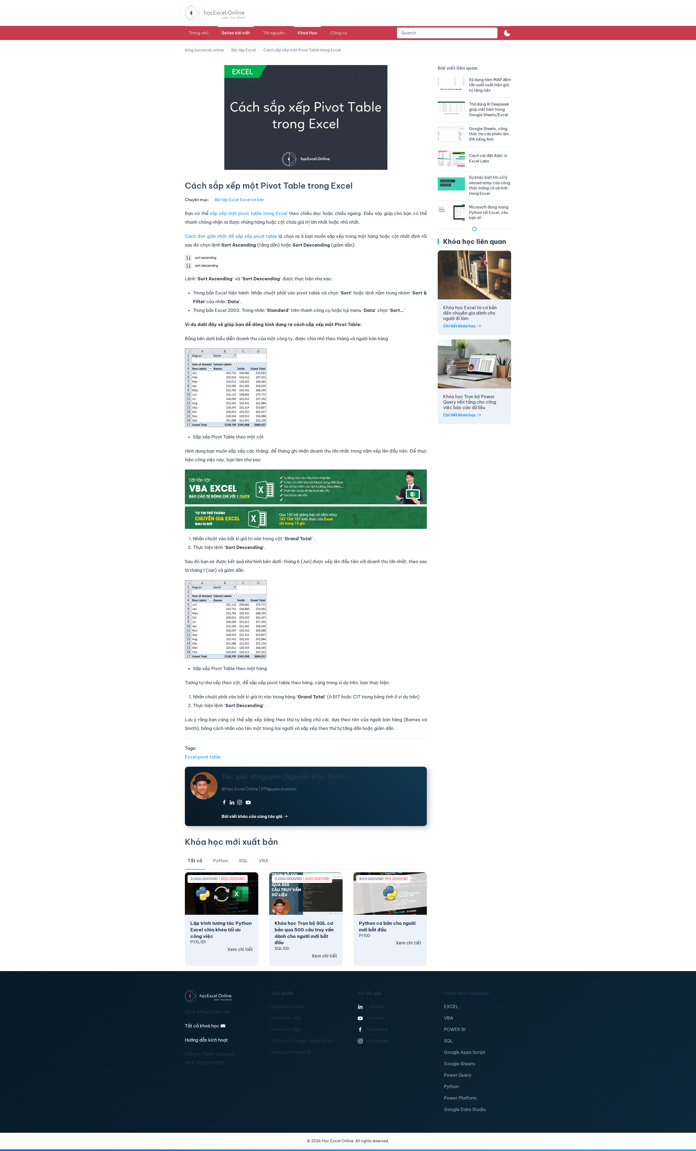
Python (451, 1086)
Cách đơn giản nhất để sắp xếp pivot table (231, 236)
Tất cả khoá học (205, 1026)
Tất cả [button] (195, 860)
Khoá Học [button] (307, 32)
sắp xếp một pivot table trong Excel (248, 213)
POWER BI (454, 1029)
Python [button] (220, 860)
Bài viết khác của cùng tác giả (252, 816)
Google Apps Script (464, 1052)
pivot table (209, 757)
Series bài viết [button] (236, 32)
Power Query (457, 1075)
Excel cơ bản (252, 199)
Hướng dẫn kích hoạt (206, 1040)
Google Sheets (459, 1063)
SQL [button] (243, 860)
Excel (191, 757)
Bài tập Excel (227, 199)
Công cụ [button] (338, 32)
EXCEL (451, 1006)
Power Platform (460, 1098)
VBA (448, 1018)
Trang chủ (199, 32)
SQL (448, 1040)
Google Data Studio (465, 1109)
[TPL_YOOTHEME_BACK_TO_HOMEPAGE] (219, 12)
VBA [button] (263, 860)
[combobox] (447, 32)
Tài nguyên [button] (274, 32)
